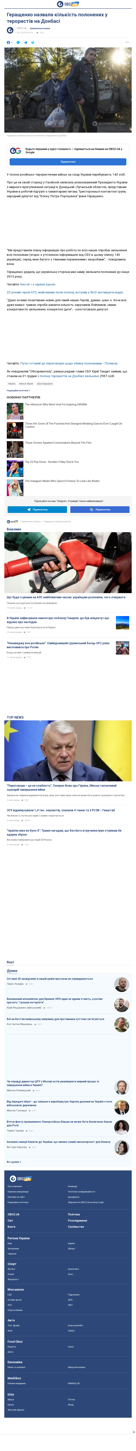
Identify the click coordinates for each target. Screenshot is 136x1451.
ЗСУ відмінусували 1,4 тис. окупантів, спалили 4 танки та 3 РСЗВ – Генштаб (61, 810)
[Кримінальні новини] (12, 522)
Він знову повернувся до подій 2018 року (29, 839)
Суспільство (76, 1226)
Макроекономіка (76, 1367)
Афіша (11, 1399)
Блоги (11, 1226)
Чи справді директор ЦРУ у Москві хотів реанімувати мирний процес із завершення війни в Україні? (53, 1083)
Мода (71, 1404)
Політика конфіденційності (81, 1191)
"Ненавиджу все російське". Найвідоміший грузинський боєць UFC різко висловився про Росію (58, 645)
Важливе (14, 529)
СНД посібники (15, 1310)
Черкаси (12, 1253)
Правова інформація (18, 1191)
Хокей (11, 1274)
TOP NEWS (15, 717)
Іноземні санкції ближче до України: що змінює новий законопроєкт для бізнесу (58, 1141)
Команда (72, 1186)
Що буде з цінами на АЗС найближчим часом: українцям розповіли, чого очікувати (66, 597)
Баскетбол (73, 1269)
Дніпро (71, 1248)
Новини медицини (17, 1383)
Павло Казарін (15, 983)
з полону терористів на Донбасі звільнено (68, 376)
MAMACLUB (74, 1383)
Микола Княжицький (19, 1090)
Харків (71, 1243)
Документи (73, 1197)
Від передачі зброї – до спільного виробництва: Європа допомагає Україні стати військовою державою (59, 1103)
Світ (10, 1220)
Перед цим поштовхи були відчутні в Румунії (31, 627)
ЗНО (10, 1305)
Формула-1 (13, 1279)
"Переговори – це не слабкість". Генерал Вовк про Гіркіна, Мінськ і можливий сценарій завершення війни (62, 787)
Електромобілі (75, 1325)
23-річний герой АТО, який (26, 292)
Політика (74, 1214)
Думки (12, 971)
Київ (10, 1243)
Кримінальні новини (40, 28)
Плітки (71, 1399)
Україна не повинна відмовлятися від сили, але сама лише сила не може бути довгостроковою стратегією (66, 795)
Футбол (11, 1269)
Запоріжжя (13, 1248)
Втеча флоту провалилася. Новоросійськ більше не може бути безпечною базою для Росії (59, 1123)
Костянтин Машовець (19, 1024)
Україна (11, 384)
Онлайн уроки (15, 1300)
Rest (10, 962)
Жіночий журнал (16, 1410)
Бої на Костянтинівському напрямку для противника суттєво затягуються (55, 1019)
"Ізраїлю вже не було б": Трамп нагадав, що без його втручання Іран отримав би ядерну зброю (64, 832)
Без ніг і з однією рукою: (38, 284)
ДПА (70, 1300)
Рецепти (12, 1346)
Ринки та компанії (16, 1367)
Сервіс (71, 1330)
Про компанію (15, 1186)
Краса (11, 1404)
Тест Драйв (14, 1325)
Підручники (73, 1294)
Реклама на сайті (16, 1197)
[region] (68, 222)
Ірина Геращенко (45, 384)
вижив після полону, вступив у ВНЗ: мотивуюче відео (84, 292)
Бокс (70, 1274)
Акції (10, 1330)
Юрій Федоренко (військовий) (24, 1007)
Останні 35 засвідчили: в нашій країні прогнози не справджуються (50, 978)
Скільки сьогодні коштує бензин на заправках (32, 603)
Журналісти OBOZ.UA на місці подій (85, 1202)
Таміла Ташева (15, 1130)
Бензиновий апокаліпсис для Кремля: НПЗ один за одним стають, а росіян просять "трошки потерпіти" (54, 1000)
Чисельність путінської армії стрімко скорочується (35, 815)
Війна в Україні (26, 384)
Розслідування (77, 1220)
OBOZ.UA (22, 28)
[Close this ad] (133, 1432)
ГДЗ (10, 1294)
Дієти (10, 1352)
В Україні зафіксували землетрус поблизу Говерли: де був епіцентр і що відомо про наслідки (58, 620)
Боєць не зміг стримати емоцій (24, 652)
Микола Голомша (17, 1110)
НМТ (70, 1305)
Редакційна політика (17, 390)
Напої (71, 1346)
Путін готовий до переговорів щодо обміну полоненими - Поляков (69, 363)
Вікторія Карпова (17, 1147)
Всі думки (13, 1161)
